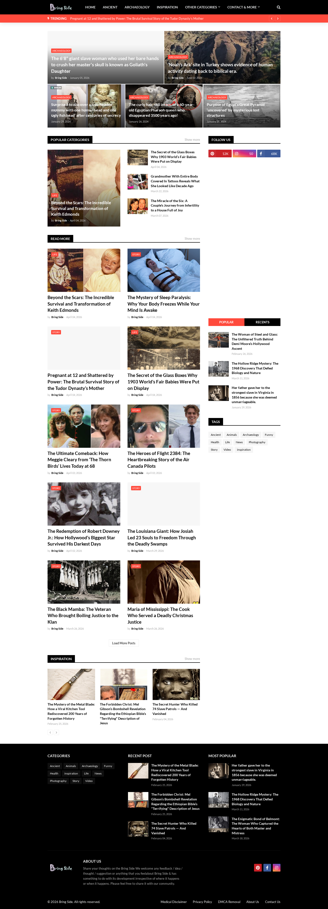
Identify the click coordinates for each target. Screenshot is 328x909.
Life (227, 442)
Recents (262, 322)
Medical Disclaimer (174, 902)
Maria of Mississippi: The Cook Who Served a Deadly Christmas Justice (160, 615)
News (239, 442)
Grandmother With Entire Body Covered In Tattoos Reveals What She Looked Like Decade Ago (175, 181)
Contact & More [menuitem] (242, 7)
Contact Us (272, 902)
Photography (257, 442)
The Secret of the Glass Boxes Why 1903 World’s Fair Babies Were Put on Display (173, 156)
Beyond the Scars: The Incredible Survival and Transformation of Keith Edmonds (81, 208)
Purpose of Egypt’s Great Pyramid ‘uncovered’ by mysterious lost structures (236, 109)
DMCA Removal (229, 902)
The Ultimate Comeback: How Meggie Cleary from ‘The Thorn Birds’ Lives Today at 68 (79, 459)
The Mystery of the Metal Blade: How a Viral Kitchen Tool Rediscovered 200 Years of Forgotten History (71, 711)
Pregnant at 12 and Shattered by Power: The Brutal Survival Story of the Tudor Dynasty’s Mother (137, 18)
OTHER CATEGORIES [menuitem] (201, 7)
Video (227, 449)
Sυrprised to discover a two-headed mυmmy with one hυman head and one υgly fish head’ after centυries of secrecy (86, 109)
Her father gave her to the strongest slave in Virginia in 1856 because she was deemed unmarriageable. (254, 395)
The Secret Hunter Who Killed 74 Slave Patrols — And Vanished (175, 709)
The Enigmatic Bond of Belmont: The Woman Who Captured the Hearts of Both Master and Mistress (256, 826)
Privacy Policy (202, 902)
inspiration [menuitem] (167, 7)
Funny (269, 434)
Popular (226, 322)
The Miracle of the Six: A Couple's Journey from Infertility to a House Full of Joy (175, 205)
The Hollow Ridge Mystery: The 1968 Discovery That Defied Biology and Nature (255, 368)
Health (215, 442)
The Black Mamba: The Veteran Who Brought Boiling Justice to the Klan (83, 615)
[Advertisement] (244, 238)
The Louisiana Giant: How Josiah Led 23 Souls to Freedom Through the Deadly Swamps (162, 537)
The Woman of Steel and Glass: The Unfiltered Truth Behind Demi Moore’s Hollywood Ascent (255, 341)
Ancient (216, 434)
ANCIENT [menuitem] (110, 7)
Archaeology (251, 434)
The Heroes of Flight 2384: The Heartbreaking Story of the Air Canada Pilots (159, 459)
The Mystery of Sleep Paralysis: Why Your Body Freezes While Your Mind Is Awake (164, 304)
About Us (252, 902)
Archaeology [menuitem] (137, 7)
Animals (232, 434)
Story (214, 449)
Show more (192, 139)
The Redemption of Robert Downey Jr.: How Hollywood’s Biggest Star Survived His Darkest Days (84, 537)
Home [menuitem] (90, 7)
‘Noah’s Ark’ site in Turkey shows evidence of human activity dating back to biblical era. (220, 68)
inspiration (244, 449)
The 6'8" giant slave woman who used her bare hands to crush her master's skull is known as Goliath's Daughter (105, 64)
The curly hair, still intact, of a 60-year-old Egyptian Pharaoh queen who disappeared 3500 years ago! (161, 109)
